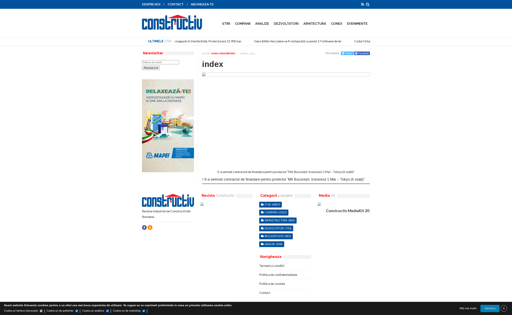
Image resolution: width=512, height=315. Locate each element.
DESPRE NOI (151, 4)
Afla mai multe (468, 308)
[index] (286, 75)
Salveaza (490, 308)
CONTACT (176, 4)
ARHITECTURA (314, 24)
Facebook (363, 53)
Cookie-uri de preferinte (60, 310)
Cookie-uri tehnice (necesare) (21, 310)
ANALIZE (262, 24)
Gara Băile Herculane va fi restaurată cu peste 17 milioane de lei (295, 41)
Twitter (349, 53)
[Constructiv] (172, 26)
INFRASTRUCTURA (276, 220)
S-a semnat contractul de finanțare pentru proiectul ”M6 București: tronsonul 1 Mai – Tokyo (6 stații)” (286, 172)
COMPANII (242, 24)
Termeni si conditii (271, 265)
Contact (264, 292)
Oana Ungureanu (223, 53)
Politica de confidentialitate (278, 274)
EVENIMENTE (357, 24)
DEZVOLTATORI (286, 24)
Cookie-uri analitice (93, 310)
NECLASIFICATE (274, 236)
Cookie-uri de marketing (126, 310)
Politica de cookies (272, 283)
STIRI (226, 24)
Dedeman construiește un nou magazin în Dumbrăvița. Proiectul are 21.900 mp (185, 41)
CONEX (336, 24)
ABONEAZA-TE (202, 4)
